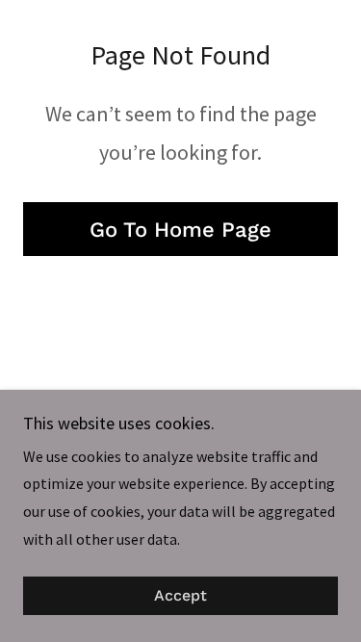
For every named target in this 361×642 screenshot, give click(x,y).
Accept (180, 596)
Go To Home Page (180, 230)
